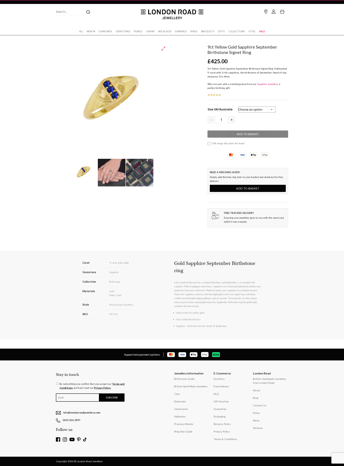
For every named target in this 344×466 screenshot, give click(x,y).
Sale (262, 31)
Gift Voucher (221, 401)
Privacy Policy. (102, 387)
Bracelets (207, 31)
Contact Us (260, 405)
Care (177, 393)
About (257, 390)
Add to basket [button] (247, 188)
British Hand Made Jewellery (191, 386)
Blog (255, 397)
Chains (150, 31)
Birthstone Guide (184, 378)
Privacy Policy (222, 431)
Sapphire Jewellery (267, 84)
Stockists (219, 378)
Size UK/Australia (220, 109)
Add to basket (248, 134)
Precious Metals (183, 423)
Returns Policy (222, 423)
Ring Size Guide (183, 431)
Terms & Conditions (225, 439)
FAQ (216, 393)
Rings (194, 31)
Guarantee (220, 408)
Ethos (256, 412)
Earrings (181, 31)
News (256, 420)
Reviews (258, 427)
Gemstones (123, 31)
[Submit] (87, 11)
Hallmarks (179, 416)
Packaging (220, 416)
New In (91, 31)
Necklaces (165, 31)
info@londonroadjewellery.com (81, 412)
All (81, 31)
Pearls (138, 31)
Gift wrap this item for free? (228, 143)
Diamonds (105, 31)
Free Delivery (221, 386)
